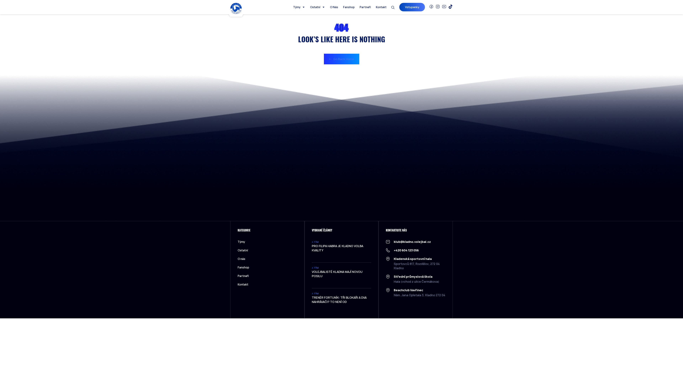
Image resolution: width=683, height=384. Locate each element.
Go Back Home (343, 59)
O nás (334, 7)
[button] (393, 7)
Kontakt (381, 7)
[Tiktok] (450, 6)
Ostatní (315, 7)
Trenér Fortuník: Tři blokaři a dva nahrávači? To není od (339, 300)
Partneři (365, 7)
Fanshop (349, 7)
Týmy (296, 7)
